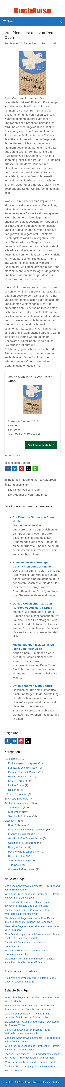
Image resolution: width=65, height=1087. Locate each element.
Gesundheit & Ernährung (22, 843)
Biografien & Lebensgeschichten (26, 829)
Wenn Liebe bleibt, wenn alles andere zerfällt (30, 1062)
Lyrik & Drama (16, 785)
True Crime (14, 865)
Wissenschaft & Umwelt (21, 869)
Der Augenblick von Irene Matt (27, 494)
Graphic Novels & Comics (23, 772)
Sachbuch (10, 820)
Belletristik (14, 479)
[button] (8, 468)
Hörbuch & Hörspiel (16, 794)
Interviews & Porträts (16, 798)
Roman (12, 790)
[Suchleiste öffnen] (60, 21)
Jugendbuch (15, 807)
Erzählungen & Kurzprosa (39, 479)
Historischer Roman (19, 776)
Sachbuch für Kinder (20, 816)
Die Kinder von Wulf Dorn (24, 489)
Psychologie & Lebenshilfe (23, 851)
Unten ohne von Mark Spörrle (33, 685)
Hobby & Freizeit (17, 847)
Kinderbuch (14, 812)
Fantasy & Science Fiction (23, 767)
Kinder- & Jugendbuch (17, 803)
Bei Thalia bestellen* (41, 445)
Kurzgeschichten (18, 484)
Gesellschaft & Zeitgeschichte (25, 838)
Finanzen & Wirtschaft (20, 834)
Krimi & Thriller (16, 781)
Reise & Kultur (16, 856)
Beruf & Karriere (17, 825)
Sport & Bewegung (19, 860)
